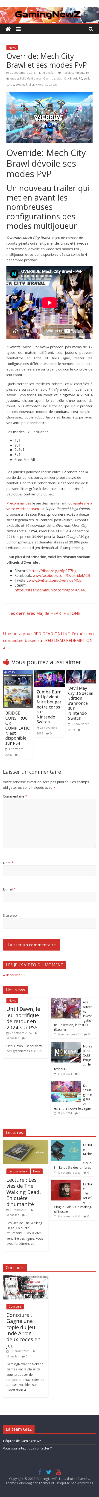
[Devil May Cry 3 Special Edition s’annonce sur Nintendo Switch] (81, 672)
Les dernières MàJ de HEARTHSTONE (41, 613)
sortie (10, 84)
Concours (15, 1307)
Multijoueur (34, 78)
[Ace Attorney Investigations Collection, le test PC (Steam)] (66, 1000)
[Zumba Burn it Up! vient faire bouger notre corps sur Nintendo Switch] (49, 672)
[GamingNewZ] (49, 9)
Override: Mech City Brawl (60, 78)
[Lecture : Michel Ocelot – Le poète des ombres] (66, 1142)
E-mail (9, 889)
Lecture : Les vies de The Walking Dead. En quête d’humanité (23, 1192)
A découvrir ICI (14, 975)
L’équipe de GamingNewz (22, 1441)
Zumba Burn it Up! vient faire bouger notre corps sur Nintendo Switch (49, 707)
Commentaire (15, 796)
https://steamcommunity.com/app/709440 (51, 590)
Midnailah (49, 73)
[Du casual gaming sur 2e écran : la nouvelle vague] (66, 1083)
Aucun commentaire (75, 73)
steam (20, 84)
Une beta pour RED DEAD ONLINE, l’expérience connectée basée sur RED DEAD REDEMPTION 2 (49, 640)
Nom (8, 862)
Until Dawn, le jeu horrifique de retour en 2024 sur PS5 (23, 1018)
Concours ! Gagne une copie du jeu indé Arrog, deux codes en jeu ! (23, 1330)
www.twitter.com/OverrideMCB (55, 580)
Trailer (30, 84)
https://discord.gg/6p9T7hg (53, 570)
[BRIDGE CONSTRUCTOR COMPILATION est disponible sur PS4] (18, 672)
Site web (10, 915)
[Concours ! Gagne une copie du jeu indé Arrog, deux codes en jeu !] (25, 1278)
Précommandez (19, 503)
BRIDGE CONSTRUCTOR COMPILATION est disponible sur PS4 (17, 728)
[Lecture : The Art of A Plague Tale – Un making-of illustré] (66, 1182)
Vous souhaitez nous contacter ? (27, 1448)
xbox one (51, 84)
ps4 (86, 78)
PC (80, 78)
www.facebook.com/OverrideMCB (61, 575)
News (12, 48)
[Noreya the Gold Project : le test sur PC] (66, 1044)
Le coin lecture (18, 1171)
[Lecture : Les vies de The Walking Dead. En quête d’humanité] (25, 1142)
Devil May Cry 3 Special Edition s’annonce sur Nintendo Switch (80, 703)
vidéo (40, 84)
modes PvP (17, 78)
